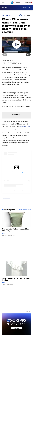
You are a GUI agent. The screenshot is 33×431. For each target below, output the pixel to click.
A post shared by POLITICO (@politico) (16, 190)
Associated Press (24, 126)
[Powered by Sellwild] (28, 312)
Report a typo (6, 198)
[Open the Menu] (3, 2)
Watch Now (28, 2)
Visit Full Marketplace (25, 209)
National (6, 15)
